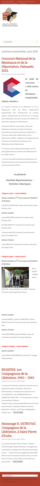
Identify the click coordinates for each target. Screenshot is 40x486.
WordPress (13, 482)
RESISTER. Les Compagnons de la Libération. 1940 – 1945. (18, 374)
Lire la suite (18, 412)
